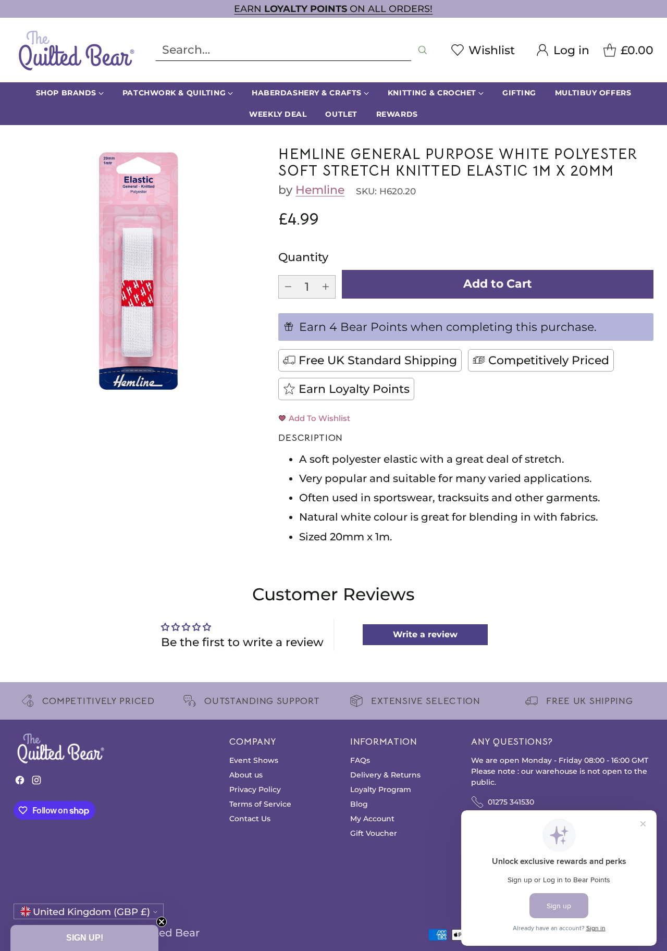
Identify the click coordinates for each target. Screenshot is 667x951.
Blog (359, 804)
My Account (372, 818)
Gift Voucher (373, 833)
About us (246, 775)
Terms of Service (260, 804)
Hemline (319, 190)
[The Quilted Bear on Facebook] (20, 782)
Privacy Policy (255, 789)
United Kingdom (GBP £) (91, 912)
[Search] (422, 50)
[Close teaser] (161, 922)
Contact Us (249, 818)
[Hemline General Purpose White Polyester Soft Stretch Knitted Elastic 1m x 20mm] (139, 271)
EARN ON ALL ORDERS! (333, 9)
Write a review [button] (425, 634)
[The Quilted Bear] (76, 50)
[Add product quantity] (325, 287)
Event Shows (253, 760)
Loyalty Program (380, 789)
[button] (84, 938)
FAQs (360, 760)
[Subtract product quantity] (288, 287)
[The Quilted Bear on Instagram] (36, 782)
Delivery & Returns (385, 775)
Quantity (303, 257)
